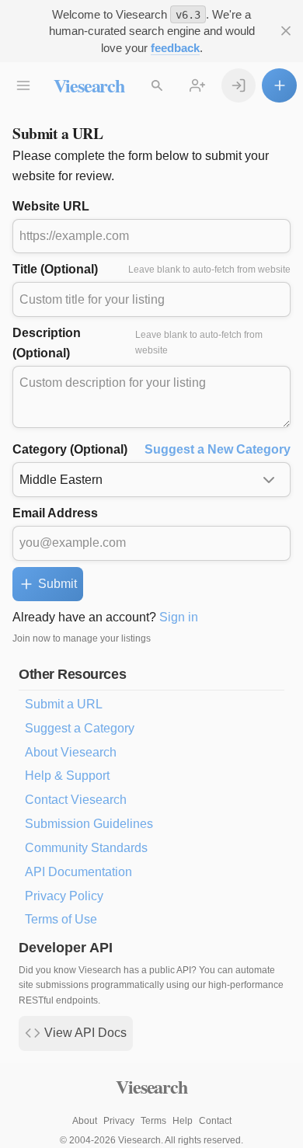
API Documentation (78, 871)
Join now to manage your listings (81, 638)
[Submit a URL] (279, 85)
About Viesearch (71, 752)
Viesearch (89, 85)
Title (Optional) (151, 269)
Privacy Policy (64, 896)
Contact (215, 1120)
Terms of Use (61, 919)
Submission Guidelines (89, 823)
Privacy (118, 1120)
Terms (153, 1120)
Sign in (178, 617)
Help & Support (67, 775)
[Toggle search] (157, 85)
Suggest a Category (79, 728)
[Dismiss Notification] (285, 31)
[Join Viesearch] (197, 85)
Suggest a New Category (218, 449)
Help (182, 1120)
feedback (175, 47)
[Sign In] (238, 85)
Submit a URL (64, 704)
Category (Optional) (151, 449)
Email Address (55, 513)
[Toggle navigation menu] (23, 85)
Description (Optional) (137, 343)
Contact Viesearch (76, 799)
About (84, 1120)
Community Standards (86, 847)
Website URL (50, 206)
